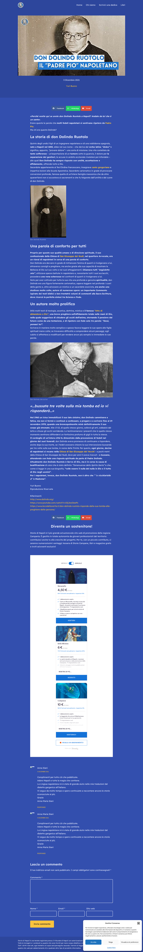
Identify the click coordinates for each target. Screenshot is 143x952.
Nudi (81, 256)
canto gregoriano (100, 167)
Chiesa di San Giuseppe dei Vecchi (77, 451)
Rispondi (41, 807)
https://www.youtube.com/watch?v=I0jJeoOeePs (54, 502)
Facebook (60, 108)
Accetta (93, 942)
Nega (111, 942)
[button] (138, 923)
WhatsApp (75, 108)
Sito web (90, 908)
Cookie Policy (111, 947)
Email (88, 108)
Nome (33, 908)
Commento (36, 877)
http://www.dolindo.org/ (42, 499)
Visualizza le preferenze (129, 942)
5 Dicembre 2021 (43, 771)
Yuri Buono (71, 86)
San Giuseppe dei (69, 256)
